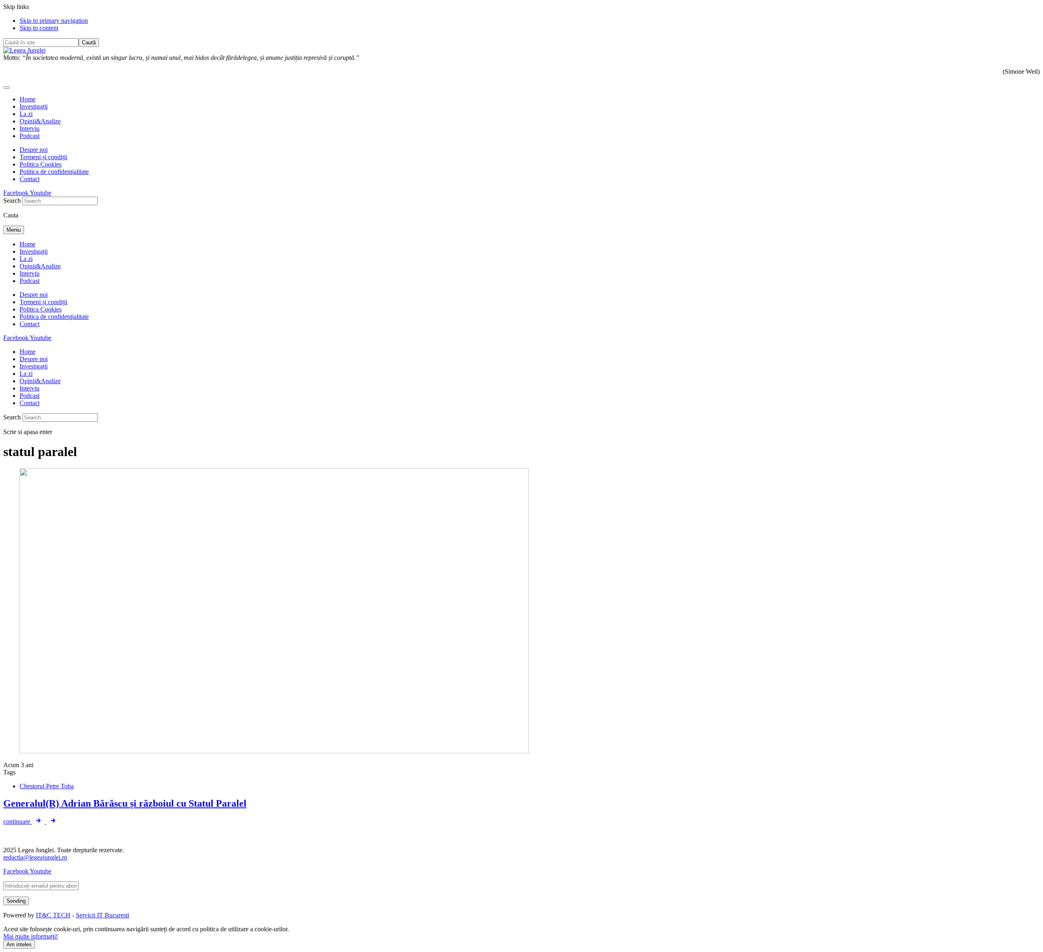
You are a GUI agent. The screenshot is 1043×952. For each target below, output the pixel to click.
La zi (26, 113)
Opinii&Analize (40, 121)
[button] (6, 87)
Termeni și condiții (43, 157)
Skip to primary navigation (54, 20)
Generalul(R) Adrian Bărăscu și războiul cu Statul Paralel (124, 803)
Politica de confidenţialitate (54, 171)
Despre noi (34, 149)
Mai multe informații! (30, 936)
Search (12, 200)
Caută (89, 42)
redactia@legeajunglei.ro (35, 857)
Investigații (34, 106)
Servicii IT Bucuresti (102, 915)
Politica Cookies (41, 164)
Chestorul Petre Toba (47, 786)
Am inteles (19, 944)
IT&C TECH (53, 915)
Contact (30, 178)
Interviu (30, 128)
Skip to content (39, 27)
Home (27, 99)
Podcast (30, 135)
